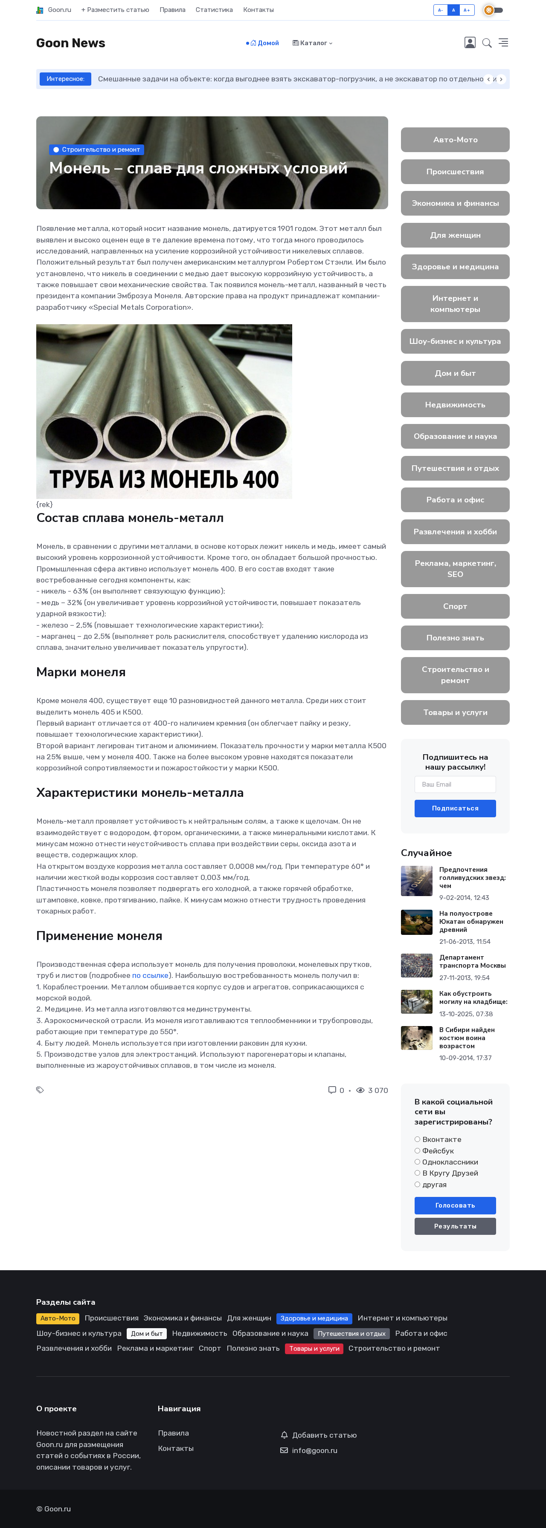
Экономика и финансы (455, 203)
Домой (267, 43)
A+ (467, 10)
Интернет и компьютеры (455, 304)
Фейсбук (438, 1151)
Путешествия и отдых (455, 468)
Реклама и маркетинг (155, 1348)
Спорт (455, 606)
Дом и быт (455, 373)
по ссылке (150, 975)
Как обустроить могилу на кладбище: (473, 997)
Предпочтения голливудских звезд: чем (472, 877)
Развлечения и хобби (455, 531)
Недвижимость (455, 404)
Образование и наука (455, 436)
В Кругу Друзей (450, 1173)
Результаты (455, 1226)
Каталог (313, 43)
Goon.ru (57, 10)
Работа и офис (455, 499)
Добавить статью (324, 1435)
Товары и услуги (455, 712)
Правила (173, 10)
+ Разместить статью (115, 10)
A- (441, 10)
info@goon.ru (314, 1450)
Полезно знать (455, 637)
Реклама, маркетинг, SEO (455, 569)
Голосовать (456, 1205)
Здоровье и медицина (455, 266)
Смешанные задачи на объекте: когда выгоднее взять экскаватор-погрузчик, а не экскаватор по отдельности (297, 79)
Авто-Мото (455, 139)
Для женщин (455, 235)
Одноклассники (450, 1162)
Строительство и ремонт (101, 149)
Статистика (214, 10)
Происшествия (455, 171)
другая (434, 1184)
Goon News (70, 43)
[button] (487, 43)
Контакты (258, 10)
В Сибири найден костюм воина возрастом (467, 1038)
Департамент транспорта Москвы (472, 961)
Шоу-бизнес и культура (455, 341)
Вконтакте (442, 1139)
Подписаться (455, 808)
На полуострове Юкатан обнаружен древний (471, 921)
